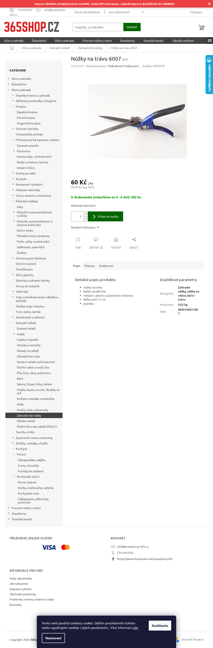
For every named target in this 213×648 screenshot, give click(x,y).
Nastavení (53, 638)
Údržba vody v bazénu (30, 306)
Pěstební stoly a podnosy (33, 236)
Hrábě (21, 334)
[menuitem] (13, 40)
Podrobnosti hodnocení (123, 66)
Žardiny (22, 252)
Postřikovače (24, 269)
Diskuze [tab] (89, 266)
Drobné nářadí (26, 328)
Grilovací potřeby (27, 128)
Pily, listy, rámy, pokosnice (34, 373)
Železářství (19, 84)
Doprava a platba (20, 589)
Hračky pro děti (26, 173)
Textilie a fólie (25, 432)
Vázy (20, 207)
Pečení (21, 454)
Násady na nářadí (28, 350)
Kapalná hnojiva (27, 112)
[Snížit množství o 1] (86, 218)
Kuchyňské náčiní (28, 476)
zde (135, 627)
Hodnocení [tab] (106, 266)
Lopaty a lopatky (27, 339)
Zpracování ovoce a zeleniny (34, 437)
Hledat (132, 27)
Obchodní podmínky (23, 594)
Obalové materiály (28, 190)
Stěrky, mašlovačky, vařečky (36, 488)
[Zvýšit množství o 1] (86, 214)
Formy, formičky (28, 465)
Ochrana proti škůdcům (31, 258)
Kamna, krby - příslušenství (34, 156)
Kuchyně (21, 448)
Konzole (21, 179)
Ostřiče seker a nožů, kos (33, 367)
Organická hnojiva (28, 123)
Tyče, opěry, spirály (28, 311)
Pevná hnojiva (26, 117)
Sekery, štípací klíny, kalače (34, 384)
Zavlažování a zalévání (30, 317)
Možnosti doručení (83, 205)
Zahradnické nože (28, 356)
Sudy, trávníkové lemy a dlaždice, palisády (37, 298)
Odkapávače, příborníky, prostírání (33, 500)
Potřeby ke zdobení (30, 471)
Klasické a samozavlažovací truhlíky (34, 213)
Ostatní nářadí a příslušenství (36, 362)
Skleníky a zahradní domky (33, 280)
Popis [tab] (76, 266)
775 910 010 (125, 553)
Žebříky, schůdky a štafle (32, 443)
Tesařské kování (22, 519)
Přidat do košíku (108, 216)
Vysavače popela (27, 145)
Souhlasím (160, 625)
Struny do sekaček (27, 286)
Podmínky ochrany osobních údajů (32, 599)
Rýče (20, 378)
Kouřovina (23, 151)
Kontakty (16, 604)
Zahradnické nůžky (29, 415)
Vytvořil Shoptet (192, 639)
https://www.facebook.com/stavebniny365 (145, 559)
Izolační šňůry (26, 167)
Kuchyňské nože (28, 493)
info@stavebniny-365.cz (133, 546)
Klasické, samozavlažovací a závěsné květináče (35, 223)
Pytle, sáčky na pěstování (33, 241)
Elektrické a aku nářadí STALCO (37, 426)
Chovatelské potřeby (29, 134)
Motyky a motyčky (29, 345)
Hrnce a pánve (27, 482)
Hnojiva (21, 106)
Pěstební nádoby (27, 201)
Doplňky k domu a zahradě (33, 95)
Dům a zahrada (21, 78)
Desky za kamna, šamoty (32, 162)
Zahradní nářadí (26, 323)
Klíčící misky (25, 230)
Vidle (20, 404)
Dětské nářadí (26, 421)
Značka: (153, 66)
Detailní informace (83, 227)
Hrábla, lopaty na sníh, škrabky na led (38, 391)
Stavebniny (19, 513)
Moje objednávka (87, 12)
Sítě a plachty (24, 275)
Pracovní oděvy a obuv (26, 508)
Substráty (22, 291)
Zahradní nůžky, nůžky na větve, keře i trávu (188, 293)
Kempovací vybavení (29, 184)
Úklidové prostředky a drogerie (36, 101)
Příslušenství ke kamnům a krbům (37, 140)
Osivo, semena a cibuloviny (33, 195)
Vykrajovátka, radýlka (31, 460)
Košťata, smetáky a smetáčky (35, 398)
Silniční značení (26, 263)
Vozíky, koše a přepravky (32, 410)
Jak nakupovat (119, 12)
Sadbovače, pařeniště (31, 247)
